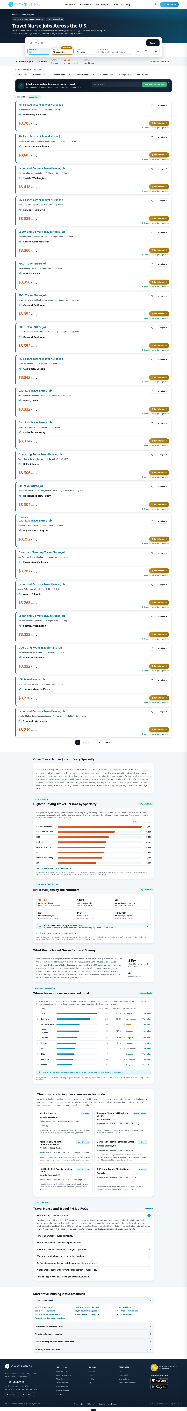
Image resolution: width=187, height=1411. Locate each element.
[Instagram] (12, 1394)
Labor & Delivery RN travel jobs (48, 1314)
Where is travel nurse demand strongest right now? (62, 1249)
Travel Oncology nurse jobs (126, 1311)
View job (161, 105)
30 (100, 742)
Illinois (142, 75)
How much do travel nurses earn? (53, 1215)
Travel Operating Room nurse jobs (50, 1318)
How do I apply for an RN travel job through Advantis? (63, 1276)
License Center (124, 1379)
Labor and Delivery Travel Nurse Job (41, 168)
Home (14, 14)
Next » (107, 742)
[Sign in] (155, 4)
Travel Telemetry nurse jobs (87, 1314)
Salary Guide (123, 1375)
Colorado (106, 75)
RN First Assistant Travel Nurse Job (40, 104)
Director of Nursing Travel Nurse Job (41, 552)
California (39, 75)
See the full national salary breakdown (52, 868)
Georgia (125, 75)
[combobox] (88, 42)
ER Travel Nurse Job (31, 486)
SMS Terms (90, 1404)
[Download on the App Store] (159, 1380)
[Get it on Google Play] (159, 1387)
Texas (22, 75)
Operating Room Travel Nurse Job (40, 454)
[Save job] (152, 105)
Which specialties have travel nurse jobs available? (62, 1256)
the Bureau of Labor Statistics (61, 965)
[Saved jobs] (156, 51)
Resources (84, 4)
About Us (91, 1371)
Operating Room (43, 847)
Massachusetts (61, 75)
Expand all (149, 1209)
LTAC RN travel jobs (123, 1314)
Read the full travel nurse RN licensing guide (55, 933)
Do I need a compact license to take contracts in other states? (67, 1263)
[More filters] (145, 51)
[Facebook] (18, 1394)
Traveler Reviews (62, 1386)
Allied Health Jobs (62, 1379)
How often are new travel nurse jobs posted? (59, 1242)
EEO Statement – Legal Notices (106, 1404)
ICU (37, 863)
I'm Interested (160, 123)
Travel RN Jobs (61, 1371)
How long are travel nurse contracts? (55, 1235)
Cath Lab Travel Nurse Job (35, 390)
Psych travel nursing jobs (86, 1311)
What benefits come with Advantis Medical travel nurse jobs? (67, 1269)
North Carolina (85, 75)
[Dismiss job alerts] (168, 83)
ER (37, 852)
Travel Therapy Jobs (63, 1375)
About (116, 4)
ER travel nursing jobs (44, 1307)
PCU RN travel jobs (123, 1307)
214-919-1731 (23, 1386)
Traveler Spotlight (62, 1390)
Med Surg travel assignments (87, 1307)
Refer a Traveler (62, 1383)
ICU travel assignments (45, 1311)
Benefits (91, 1379)
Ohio (43, 1054)
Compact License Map (127, 1383)
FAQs (89, 1383)
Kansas (44, 1065)
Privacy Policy (79, 1404)
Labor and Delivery (44, 832)
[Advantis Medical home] (24, 4)
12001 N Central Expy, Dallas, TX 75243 (22, 1389)
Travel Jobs (68, 4)
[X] (34, 1394)
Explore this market (161, 61)
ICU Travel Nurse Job (31, 679)
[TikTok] (23, 1394)
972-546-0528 (16, 1382)
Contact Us (92, 1375)
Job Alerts (59, 1394)
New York (45, 1059)
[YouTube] (28, 1394)
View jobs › (146, 1013)
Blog (128, 4)
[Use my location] (130, 51)
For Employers (103, 4)
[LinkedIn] (7, 1394)
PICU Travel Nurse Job (32, 263)
